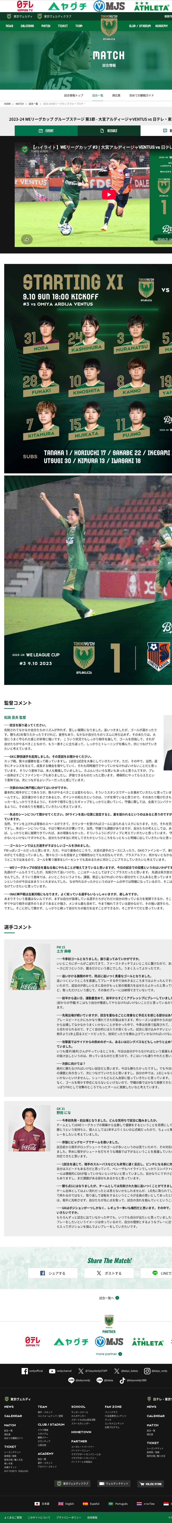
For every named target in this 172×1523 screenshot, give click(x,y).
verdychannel (64, 1371)
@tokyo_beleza (129, 1371)
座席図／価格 (153, 1452)
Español (94, 1504)
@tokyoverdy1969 (136, 1380)
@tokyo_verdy (159, 1371)
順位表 (116, 95)
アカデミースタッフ (47, 1466)
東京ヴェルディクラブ (57, 16)
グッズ (108, 1419)
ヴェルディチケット (117, 1484)
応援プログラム (112, 1427)
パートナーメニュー (80, 1450)
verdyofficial (36, 1371)
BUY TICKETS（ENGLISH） (17, 1471)
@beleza (108, 1380)
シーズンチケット (12, 1452)
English (69, 1504)
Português (121, 1504)
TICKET (63, 25)
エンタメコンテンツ (114, 1423)
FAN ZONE (113, 1406)
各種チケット (10, 1467)
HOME (7, 104)
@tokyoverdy (83, 1380)
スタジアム (43, 1433)
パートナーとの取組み (81, 1461)
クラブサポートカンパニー (83, 1458)
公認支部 (42, 1445)
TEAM (79, 25)
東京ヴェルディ (23, 16)
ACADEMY (161, 25)
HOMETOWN (81, 1432)
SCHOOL (78, 1406)
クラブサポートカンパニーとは (86, 1454)
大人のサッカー (78, 1415)
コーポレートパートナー (82, 1446)
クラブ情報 (43, 1429)
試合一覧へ (106, 1298)
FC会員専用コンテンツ (115, 1415)
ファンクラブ (111, 1412)
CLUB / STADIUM (140, 25)
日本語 (45, 1504)
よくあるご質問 (13, 1517)
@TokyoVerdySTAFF (96, 1371)
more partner (106, 1353)
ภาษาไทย (149, 1504)
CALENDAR (27, 25)
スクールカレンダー (80, 1423)
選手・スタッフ (45, 1412)
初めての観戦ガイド (141, 95)
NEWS (9, 25)
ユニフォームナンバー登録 (50, 1415)
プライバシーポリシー (68, 1517)
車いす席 (8, 1463)
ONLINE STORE (154, 1484)
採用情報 (92, 1517)
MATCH (46, 25)
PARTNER (79, 1441)
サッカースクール (79, 1412)
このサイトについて (39, 1517)
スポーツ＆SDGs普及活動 (83, 1419)
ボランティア (44, 1441)
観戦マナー (43, 1437)
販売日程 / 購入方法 (13, 1459)
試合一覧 (97, 95)
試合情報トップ (73, 95)
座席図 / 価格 (10, 1455)
